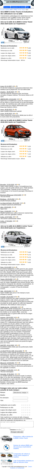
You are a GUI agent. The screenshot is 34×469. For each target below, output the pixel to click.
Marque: (2, 392)
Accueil (2, 9)
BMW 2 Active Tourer (19, 9)
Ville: (1, 400)
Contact (30, 466)
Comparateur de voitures (18, 7)
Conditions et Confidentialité (17, 468)
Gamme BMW (9, 9)
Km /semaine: (4, 397)
